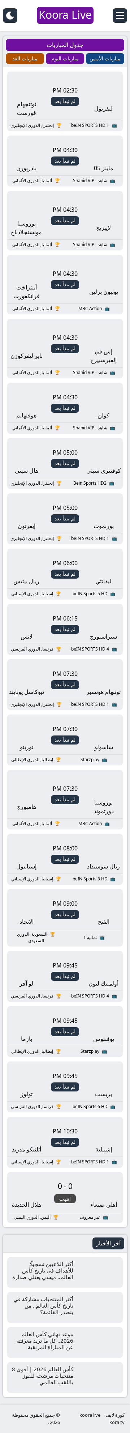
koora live (89, 1415)
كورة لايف (115, 1415)
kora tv (117, 1422)
